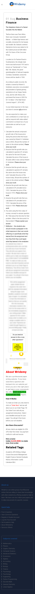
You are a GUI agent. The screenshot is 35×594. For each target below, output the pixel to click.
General (18, 457)
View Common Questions (9, 515)
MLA (13, 462)
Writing (18, 452)
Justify (21, 460)
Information (14, 460)
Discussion (14, 454)
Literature (9, 462)
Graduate (25, 457)
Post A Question (6, 512)
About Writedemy (7, 525)
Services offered (6, 527)
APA (14, 452)
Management (22, 454)
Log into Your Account (8, 520)
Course (8, 454)
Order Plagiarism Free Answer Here (17, 347)
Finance (13, 457)
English (8, 457)
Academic (9, 452)
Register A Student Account (10, 517)
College (23, 452)
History (8, 460)
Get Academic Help (7, 522)
